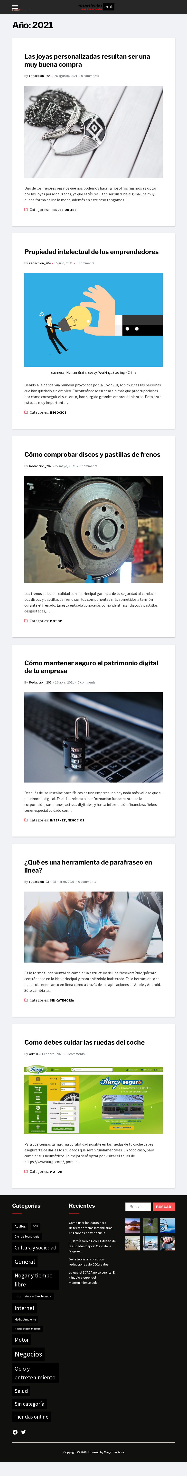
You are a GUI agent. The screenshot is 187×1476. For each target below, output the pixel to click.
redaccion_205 (40, 75)
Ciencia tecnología (27, 1236)
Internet (58, 820)
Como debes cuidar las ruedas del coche (84, 1042)
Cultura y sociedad (35, 1247)
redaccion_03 (39, 881)
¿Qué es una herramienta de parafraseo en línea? (88, 866)
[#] (15, 1432)
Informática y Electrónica (33, 1296)
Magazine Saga (114, 1452)
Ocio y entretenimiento (35, 1373)
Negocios (58, 412)
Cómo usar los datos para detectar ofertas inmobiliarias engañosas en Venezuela (90, 1228)
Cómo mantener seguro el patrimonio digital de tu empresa (91, 667)
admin (33, 1054)
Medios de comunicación (28, 1328)
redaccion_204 (40, 263)
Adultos (20, 1226)
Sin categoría (62, 1000)
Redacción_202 (40, 466)
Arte (35, 1225)
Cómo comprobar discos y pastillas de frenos (92, 454)
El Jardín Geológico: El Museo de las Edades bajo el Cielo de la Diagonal (92, 1246)
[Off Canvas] (15, 6)
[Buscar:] (137, 1208)
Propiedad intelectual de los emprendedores (91, 251)
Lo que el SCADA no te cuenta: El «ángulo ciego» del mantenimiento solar (92, 1277)
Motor (56, 621)
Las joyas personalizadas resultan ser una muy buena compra (87, 60)
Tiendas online (63, 209)
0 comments (90, 75)
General (25, 1261)
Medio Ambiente (25, 1319)
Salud (21, 1390)
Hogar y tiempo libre (34, 1280)
